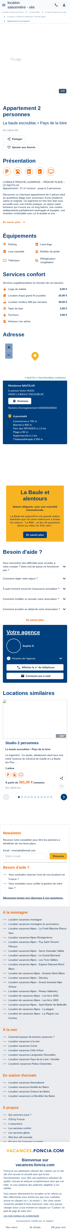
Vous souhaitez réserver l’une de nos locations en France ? (37, 876)
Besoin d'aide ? (16, 867)
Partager (17, 139)
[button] (64, 5)
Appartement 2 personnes (18, 21)
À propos (10, 1108)
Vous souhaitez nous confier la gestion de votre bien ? (35, 885)
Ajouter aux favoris (23, 147)
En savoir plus (11, 222)
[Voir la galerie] (35, 59)
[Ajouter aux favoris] (62, 787)
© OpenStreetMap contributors (51, 377)
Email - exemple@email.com (19, 850)
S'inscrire (58, 856)
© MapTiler (30, 377)
